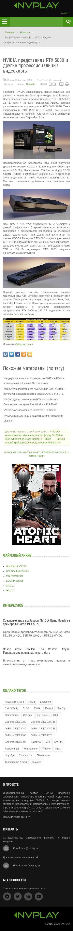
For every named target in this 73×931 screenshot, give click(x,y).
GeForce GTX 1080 (15, 721)
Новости (25, 32)
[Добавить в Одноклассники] (23, 354)
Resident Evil (12, 748)
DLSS (26, 708)
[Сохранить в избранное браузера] (29, 354)
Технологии (43, 755)
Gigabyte (36, 742)
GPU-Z (10, 590)
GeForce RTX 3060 (15, 735)
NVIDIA (58, 742)
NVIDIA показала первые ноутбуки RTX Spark (29, 410)
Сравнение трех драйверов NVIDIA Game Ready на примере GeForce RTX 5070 (36, 622)
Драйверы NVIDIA (16, 566)
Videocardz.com (24, 344)
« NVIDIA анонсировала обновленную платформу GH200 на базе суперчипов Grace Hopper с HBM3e (34, 435)
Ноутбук (9, 755)
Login (64, 13)
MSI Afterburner (14, 576)
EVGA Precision (15, 580)
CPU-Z (10, 585)
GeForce (28, 715)
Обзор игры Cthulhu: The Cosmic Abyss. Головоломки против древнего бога (36, 651)
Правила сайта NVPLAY (17, 817)
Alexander (31, 84)
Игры (58, 748)
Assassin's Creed (14, 701)
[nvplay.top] (36, 5)
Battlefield (45, 701)
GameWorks (11, 715)
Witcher (46, 748)
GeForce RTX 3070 (41, 735)
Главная (10, 32)
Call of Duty (11, 708)
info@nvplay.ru (29, 848)
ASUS (32, 701)
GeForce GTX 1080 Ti (43, 721)
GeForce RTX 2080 (15, 728)
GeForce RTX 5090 (15, 742)
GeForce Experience (17, 571)
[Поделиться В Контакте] (5, 354)
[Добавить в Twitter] (11, 354)
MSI (47, 742)
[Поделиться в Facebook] (17, 354)
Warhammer (31, 748)
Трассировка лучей (16, 762)
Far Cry (61, 708)
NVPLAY (65, 923)
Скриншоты (25, 755)
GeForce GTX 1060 (48, 715)
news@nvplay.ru (30, 865)
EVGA (37, 708)
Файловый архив (17, 555)
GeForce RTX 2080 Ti (43, 728)
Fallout (49, 708)
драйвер (36, 762)
